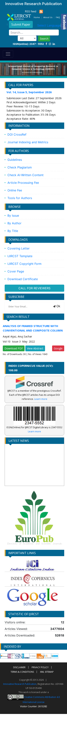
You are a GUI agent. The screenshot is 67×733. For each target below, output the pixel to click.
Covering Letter (18, 248)
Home (37, 17)
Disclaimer (19, 667)
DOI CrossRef (16, 134)
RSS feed (32, 11)
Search (44, 38)
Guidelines (14, 160)
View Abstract (35, 348)
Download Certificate (22, 279)
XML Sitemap (47, 671)
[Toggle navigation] (8, 54)
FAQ (58, 17)
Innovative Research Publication (19, 684)
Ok (57, 306)
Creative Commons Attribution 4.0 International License (41, 699)
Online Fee (14, 190)
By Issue (13, 215)
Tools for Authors (19, 198)
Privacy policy (40, 667)
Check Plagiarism (19, 167)
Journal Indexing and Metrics (27, 142)
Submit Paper (20, 24)
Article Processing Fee (23, 183)
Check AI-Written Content (25, 175)
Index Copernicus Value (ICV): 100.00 (30, 368)
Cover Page (15, 271)
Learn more (40, 399)
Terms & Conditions (22, 671)
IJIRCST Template (19, 256)
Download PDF (13, 348)
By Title (12, 231)
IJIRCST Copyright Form (24, 264)
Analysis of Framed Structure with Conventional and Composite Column (33, 328)
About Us (47, 17)
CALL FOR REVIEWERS (34, 288)
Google (58, 348)
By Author (14, 223)
